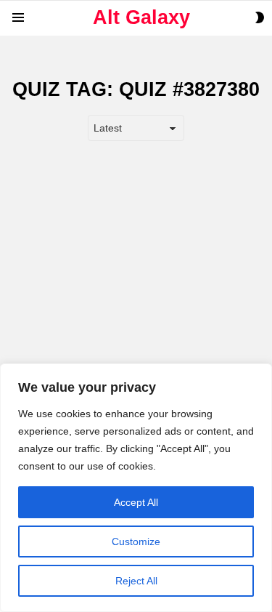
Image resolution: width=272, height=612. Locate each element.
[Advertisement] (136, 292)
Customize (136, 541)
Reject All (136, 581)
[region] (136, 487)
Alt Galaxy (141, 17)
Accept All (136, 502)
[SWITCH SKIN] (259, 17)
